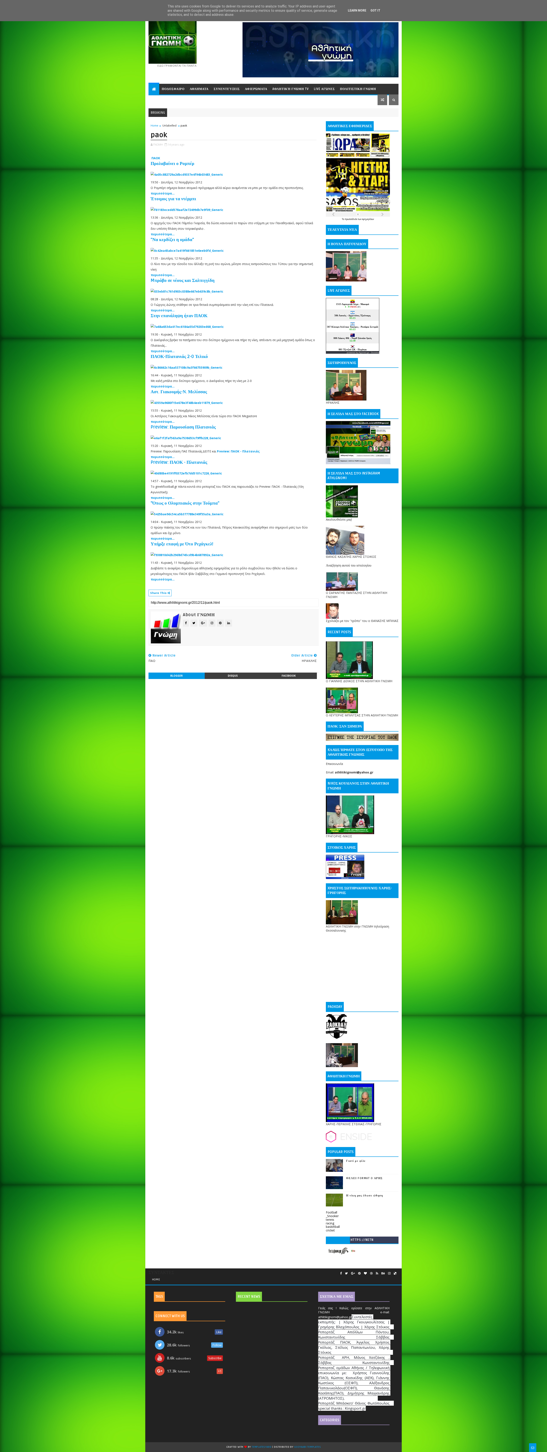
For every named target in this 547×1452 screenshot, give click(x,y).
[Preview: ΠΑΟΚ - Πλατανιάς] (186, 473)
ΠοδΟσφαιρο (173, 89)
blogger (176, 675)
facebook (289, 675)
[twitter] (346, 1273)
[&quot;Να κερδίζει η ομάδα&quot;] (187, 250)
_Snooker (332, 1216)
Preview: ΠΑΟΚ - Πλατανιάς (238, 451)
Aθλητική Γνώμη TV (290, 89)
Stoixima (375, 352)
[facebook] (341, 1273)
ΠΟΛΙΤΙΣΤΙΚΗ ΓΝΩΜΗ (358, 89)
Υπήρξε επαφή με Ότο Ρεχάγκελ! (182, 544)
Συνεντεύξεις (227, 89)
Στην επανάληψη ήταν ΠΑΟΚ (179, 315)
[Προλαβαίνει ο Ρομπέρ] (187, 174)
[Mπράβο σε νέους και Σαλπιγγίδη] (187, 291)
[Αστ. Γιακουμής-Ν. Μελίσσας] (187, 403)
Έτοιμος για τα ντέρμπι (173, 199)
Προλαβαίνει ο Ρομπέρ (172, 163)
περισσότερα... (163, 193)
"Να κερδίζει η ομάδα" (172, 239)
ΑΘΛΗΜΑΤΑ (199, 89)
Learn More (357, 10)
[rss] (377, 1273)
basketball (333, 1227)
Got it (375, 10)
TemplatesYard (261, 1447)
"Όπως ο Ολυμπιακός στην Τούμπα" (185, 503)
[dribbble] (371, 1273)
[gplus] (353, 1273)
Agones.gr (364, 352)
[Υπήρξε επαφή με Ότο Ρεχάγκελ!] (187, 555)
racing (330, 1223)
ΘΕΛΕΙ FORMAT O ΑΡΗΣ (364, 1178)
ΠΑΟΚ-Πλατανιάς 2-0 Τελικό (179, 356)
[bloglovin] (365, 1273)
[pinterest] (359, 1273)
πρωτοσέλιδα (351, 219)
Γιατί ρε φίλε (356, 1161)
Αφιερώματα (256, 89)
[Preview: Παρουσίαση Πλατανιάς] (186, 438)
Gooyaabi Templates (307, 1447)
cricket (330, 1230)
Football (331, 1212)
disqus (233, 675)
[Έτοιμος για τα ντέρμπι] (187, 210)
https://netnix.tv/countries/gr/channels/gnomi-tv (362, 1240)
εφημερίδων (368, 219)
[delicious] (395, 1273)
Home (154, 125)
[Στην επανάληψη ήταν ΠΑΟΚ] (187, 326)
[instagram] (389, 1273)
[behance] (383, 1273)
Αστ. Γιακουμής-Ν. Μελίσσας (179, 392)
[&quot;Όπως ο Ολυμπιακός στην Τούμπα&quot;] (187, 514)
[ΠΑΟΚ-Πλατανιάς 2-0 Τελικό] (186, 367)
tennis (330, 1220)
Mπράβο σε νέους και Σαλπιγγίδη (183, 280)
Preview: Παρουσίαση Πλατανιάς (183, 427)
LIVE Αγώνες (324, 89)
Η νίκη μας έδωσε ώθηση (364, 1195)
